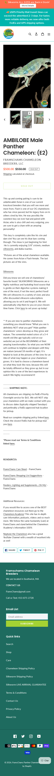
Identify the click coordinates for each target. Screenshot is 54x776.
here (23, 308)
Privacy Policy (13, 708)
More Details (28, 6)
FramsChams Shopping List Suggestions (22, 475)
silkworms (8, 248)
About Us (11, 716)
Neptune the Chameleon (15, 533)
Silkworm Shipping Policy (19, 676)
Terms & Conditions (16, 692)
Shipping (7, 173)
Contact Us (12, 700)
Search (9, 644)
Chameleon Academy (13, 514)
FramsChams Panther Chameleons (26, 762)
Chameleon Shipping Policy (20, 668)
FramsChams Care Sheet (15, 469)
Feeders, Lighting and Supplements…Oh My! (24, 485)
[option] (15, 117)
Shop (8, 652)
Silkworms (8, 271)
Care (8, 660)
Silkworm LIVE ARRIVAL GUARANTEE (26, 684)
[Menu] (49, 33)
